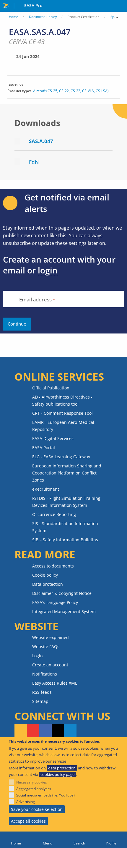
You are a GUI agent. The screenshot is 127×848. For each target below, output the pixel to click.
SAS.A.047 (41, 141)
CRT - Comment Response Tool (62, 413)
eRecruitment (45, 489)
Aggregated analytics (33, 788)
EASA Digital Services (53, 438)
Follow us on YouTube (33, 731)
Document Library (43, 16)
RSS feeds (42, 692)
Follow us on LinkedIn (70, 731)
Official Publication (50, 388)
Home (13, 16)
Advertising (25, 801)
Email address (35, 300)
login (48, 270)
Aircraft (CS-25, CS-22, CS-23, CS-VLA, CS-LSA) (71, 91)
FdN (34, 161)
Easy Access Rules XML (54, 683)
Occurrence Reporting (54, 514)
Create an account (50, 665)
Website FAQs (45, 646)
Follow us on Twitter (58, 731)
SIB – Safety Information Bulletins (65, 539)
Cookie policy (45, 575)
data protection (62, 768)
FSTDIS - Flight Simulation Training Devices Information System (66, 501)
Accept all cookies (28, 821)
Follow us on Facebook (45, 731)
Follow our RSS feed (20, 731)
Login (37, 655)
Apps (121, 6)
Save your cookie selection (37, 809)
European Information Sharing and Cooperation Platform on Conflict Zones (66, 473)
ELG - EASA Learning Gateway (61, 456)
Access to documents (53, 566)
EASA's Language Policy (55, 602)
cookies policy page (57, 774)
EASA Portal (43, 447)
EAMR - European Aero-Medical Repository (63, 425)
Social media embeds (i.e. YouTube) (45, 795)
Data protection (47, 584)
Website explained (50, 637)
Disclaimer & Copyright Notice (62, 593)
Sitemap (40, 701)
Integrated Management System (64, 611)
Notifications (44, 674)
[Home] (16, 840)
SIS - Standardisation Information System (65, 527)
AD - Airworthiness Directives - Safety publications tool (62, 400)
